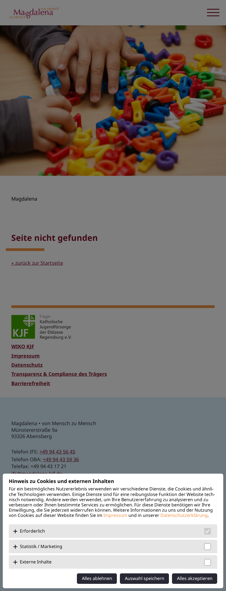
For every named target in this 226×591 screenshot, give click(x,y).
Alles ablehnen (97, 578)
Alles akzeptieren (194, 578)
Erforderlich (32, 531)
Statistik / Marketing (41, 546)
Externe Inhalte (36, 562)
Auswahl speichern (144, 578)
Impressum (115, 515)
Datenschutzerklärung (184, 515)
